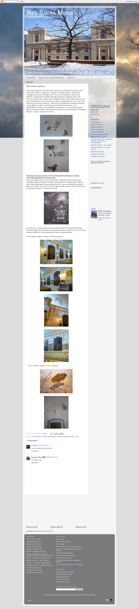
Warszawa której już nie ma (65, 572)
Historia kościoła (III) (97, 129)
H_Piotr (33, 445)
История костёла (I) (97, 151)
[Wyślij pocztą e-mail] (55, 434)
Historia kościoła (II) (97, 127)
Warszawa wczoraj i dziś (64, 574)
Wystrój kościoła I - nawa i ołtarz (101, 145)
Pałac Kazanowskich (49, 436)
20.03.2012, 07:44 (51, 457)
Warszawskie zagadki (63, 582)
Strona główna (31, 77)
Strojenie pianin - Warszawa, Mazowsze (69, 546)
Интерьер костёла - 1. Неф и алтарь (38, 565)
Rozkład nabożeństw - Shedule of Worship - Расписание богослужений (101, 140)
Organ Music (60, 539)
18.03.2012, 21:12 (43, 445)
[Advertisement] (56, 510)
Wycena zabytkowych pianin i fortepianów (69, 564)
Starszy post (80, 527)
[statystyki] (109, 601)
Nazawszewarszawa (62, 577)
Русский (93, 114)
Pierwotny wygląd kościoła (65, 436)
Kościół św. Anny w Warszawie (65, 555)
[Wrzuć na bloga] (57, 434)
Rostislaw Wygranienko (63, 541)
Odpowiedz (34, 451)
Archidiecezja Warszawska (64, 553)
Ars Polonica (60, 544)
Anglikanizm (71, 77)
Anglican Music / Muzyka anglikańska (51, 77)
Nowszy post (32, 527)
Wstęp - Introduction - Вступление (37, 558)
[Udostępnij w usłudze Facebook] (61, 434)
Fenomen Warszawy (62, 579)
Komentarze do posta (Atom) (43, 531)
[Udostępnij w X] (59, 434)
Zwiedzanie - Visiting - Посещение (37, 563)
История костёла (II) (97, 154)
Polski (77, 436)
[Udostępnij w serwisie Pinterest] (63, 434)
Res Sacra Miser (36, 457)
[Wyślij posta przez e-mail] (51, 433)
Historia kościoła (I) (97, 124)
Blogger (92, 595)
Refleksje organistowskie (99, 137)
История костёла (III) (98, 156)
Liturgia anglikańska (97, 132)
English (93, 109)
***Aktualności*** (37, 436)
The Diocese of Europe (63, 558)
